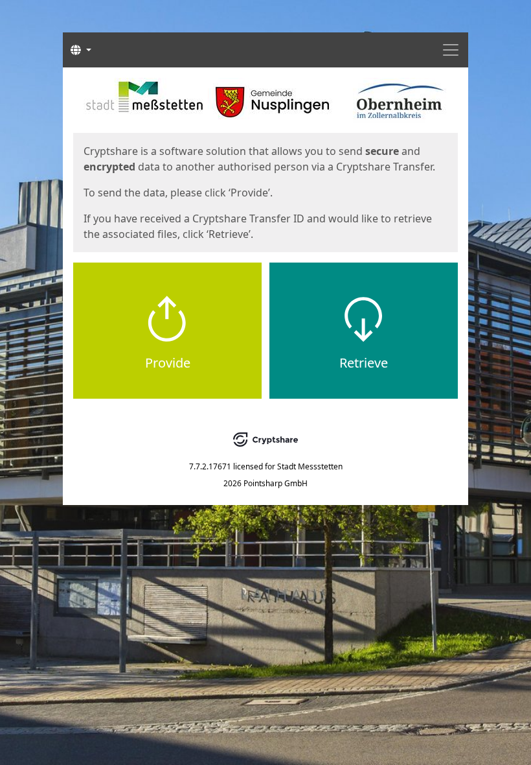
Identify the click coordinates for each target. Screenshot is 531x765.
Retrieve (363, 362)
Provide (167, 362)
